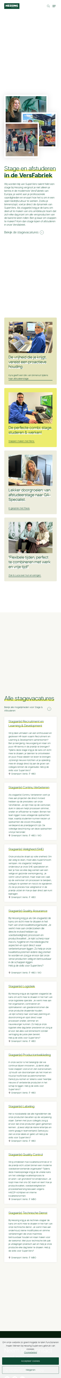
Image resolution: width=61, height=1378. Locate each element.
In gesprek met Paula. (19, 508)
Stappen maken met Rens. (22, 441)
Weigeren (30, 1370)
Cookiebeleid (30, 1352)
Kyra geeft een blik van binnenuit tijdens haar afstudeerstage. (28, 377)
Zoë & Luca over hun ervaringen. (25, 575)
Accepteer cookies (30, 1361)
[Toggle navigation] (54, 6)
